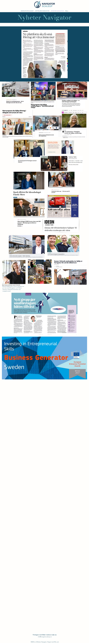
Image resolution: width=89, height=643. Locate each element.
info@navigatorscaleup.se (45, 637)
